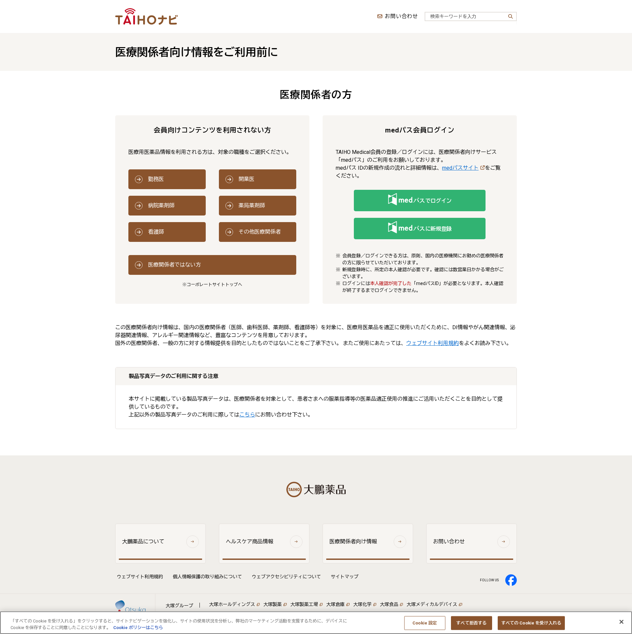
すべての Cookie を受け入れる (531, 622)
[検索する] (509, 16)
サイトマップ (344, 576)
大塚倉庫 (335, 604)
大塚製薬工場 (304, 604)
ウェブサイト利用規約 (432, 343)
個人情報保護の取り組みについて (207, 576)
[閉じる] (621, 622)
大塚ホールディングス (232, 604)
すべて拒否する (471, 622)
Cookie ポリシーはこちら (138, 627)
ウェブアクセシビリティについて (286, 576)
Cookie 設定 (424, 622)
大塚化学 (362, 604)
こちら (247, 415)
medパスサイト (460, 168)
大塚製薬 (272, 604)
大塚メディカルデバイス (432, 604)
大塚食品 (389, 604)
